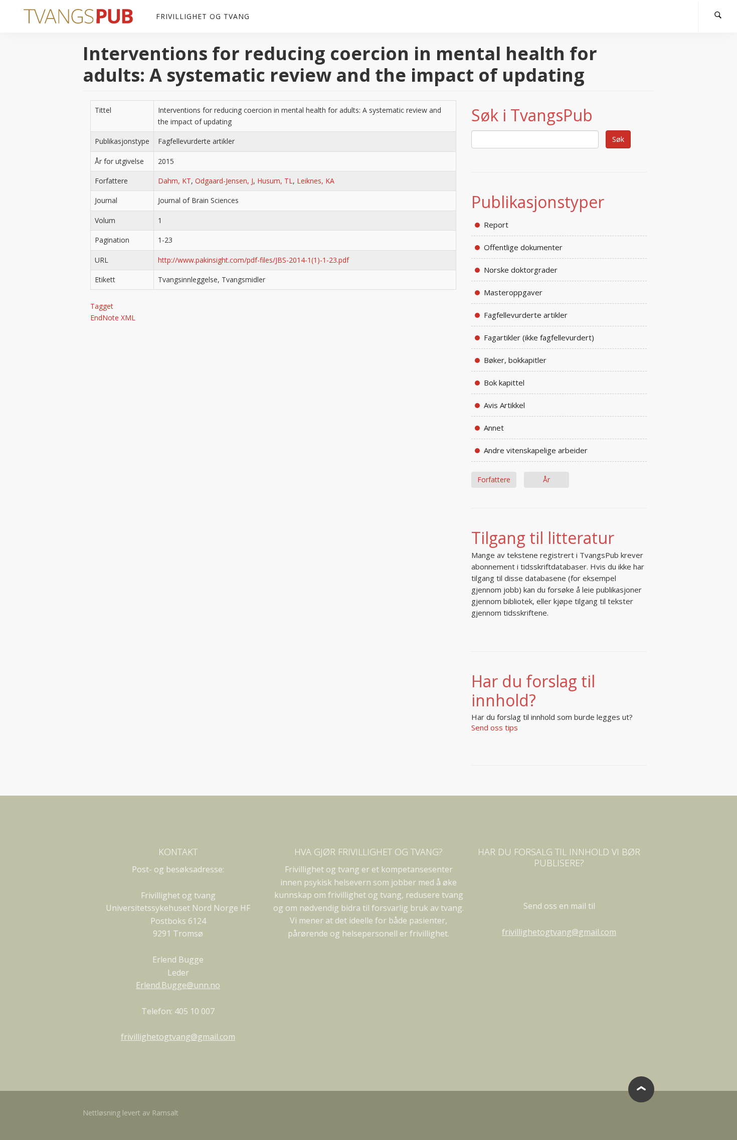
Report (496, 225)
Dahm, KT (174, 180)
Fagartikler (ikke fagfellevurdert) (539, 337)
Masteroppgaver (513, 292)
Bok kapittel (504, 382)
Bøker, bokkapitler (515, 360)
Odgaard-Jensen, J (224, 180)
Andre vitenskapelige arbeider (536, 450)
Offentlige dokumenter (523, 247)
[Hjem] (82, 16)
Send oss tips (494, 727)
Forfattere (493, 479)
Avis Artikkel (504, 405)
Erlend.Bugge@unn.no (178, 985)
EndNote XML (112, 317)
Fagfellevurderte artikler (526, 315)
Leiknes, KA (315, 180)
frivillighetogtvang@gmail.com (178, 1036)
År (546, 479)
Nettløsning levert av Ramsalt (130, 1112)
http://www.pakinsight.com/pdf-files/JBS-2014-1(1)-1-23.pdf (253, 260)
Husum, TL (275, 180)
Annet (494, 428)
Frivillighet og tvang (203, 16)
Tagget (101, 306)
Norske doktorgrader (521, 270)
